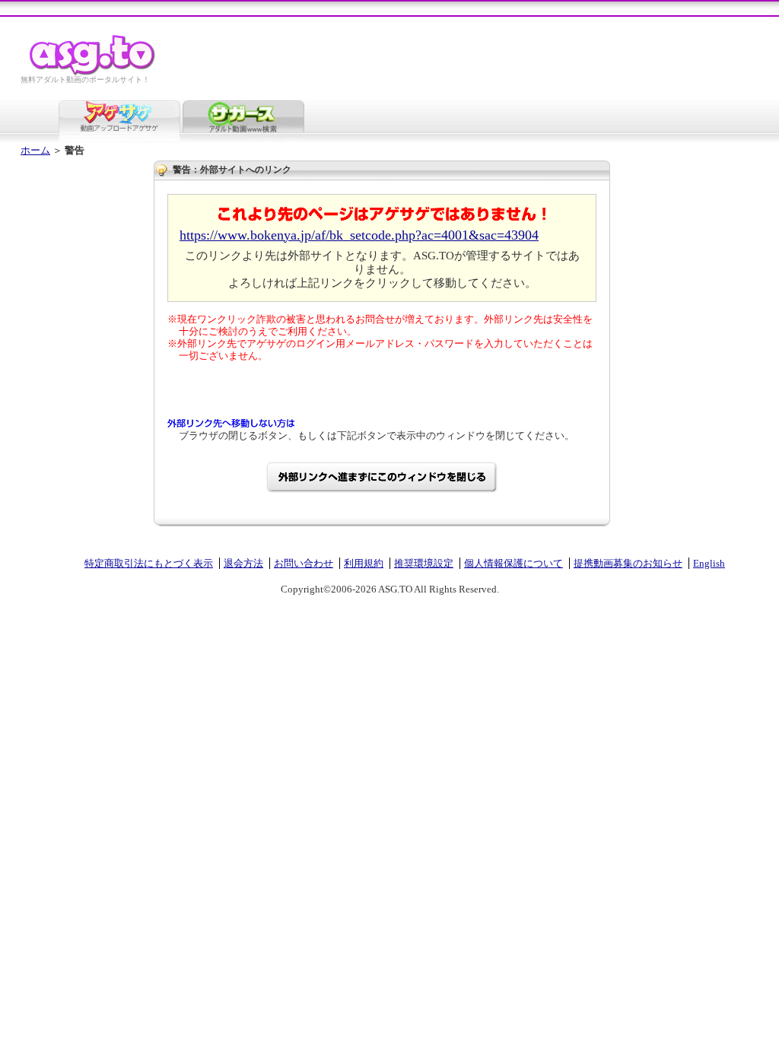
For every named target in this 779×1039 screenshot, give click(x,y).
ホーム (35, 150)
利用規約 (363, 563)
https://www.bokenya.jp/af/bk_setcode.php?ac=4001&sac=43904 (359, 235)
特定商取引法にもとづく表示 (148, 563)
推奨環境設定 (423, 563)
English (709, 563)
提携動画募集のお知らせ (628, 563)
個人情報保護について (513, 563)
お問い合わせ (303, 563)
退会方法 (243, 563)
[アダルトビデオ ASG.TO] (93, 72)
